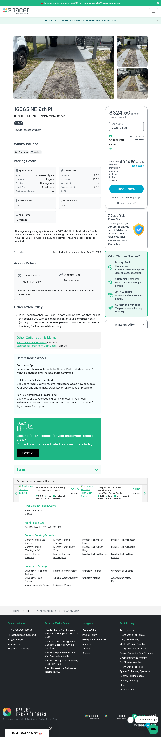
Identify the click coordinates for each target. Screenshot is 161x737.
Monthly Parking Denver (94, 554)
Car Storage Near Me (131, 662)
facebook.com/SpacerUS (23, 634)
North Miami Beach (46, 610)
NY (44, 527)
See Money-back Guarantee (117, 242)
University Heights (91, 570)
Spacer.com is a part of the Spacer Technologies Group (31, 719)
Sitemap (86, 648)
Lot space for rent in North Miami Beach (37, 345)
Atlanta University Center (37, 585)
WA (49, 527)
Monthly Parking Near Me (133, 644)
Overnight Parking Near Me (134, 657)
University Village (62, 585)
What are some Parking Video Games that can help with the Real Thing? (60, 644)
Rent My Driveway (129, 680)
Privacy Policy (89, 634)
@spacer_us (16, 639)
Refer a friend (127, 689)
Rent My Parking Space (132, 676)
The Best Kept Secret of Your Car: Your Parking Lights (60, 654)
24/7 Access (21, 152)
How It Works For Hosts (131, 666)
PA (59, 527)
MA (36, 527)
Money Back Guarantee (94, 639)
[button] (110, 148)
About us (86, 644)
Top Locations (127, 630)
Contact (86, 653)
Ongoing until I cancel (116, 142)
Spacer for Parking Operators (135, 671)
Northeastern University (65, 570)
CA (26, 527)
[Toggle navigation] (153, 11)
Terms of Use (89, 630)
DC (31, 527)
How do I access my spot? (27, 130)
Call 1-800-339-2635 (21, 630)
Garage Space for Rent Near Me (136, 653)
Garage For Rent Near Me (133, 648)
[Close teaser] (50, 728)
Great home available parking (31, 342)
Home (16, 610)
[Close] (157, 20)
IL (40, 527)
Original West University (65, 578)
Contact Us (27, 452)
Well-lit (37, 152)
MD (54, 527)
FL (28, 610)
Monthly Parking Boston (123, 539)
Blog (122, 685)
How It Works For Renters (133, 634)
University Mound (91, 578)
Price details (137, 165)
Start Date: (117, 124)
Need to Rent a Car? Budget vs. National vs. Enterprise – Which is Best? (61, 633)
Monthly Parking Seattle (123, 547)
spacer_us (15, 644)
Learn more (115, 3)
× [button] (158, 2)
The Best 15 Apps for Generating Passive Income (61, 662)
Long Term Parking (129, 639)
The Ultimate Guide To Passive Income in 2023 (60, 670)
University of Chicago (122, 570)
